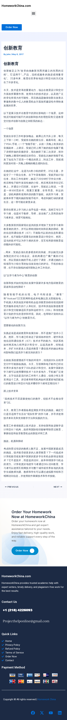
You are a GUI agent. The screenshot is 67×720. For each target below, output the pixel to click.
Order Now (22, 550)
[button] (33, 13)
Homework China (47, 699)
